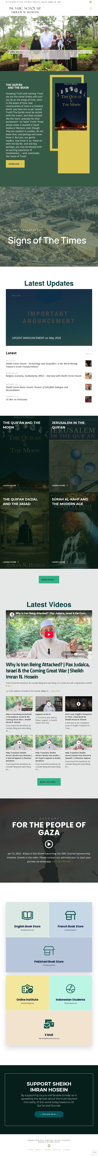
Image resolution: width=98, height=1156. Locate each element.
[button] (90, 8)
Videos (66, 1150)
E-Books (47, 1150)
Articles (57, 1150)
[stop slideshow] (50, 67)
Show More (55, 691)
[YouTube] (90, 2)
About (38, 1150)
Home (30, 1150)
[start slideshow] (46, 67)
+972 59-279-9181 (61, 861)
